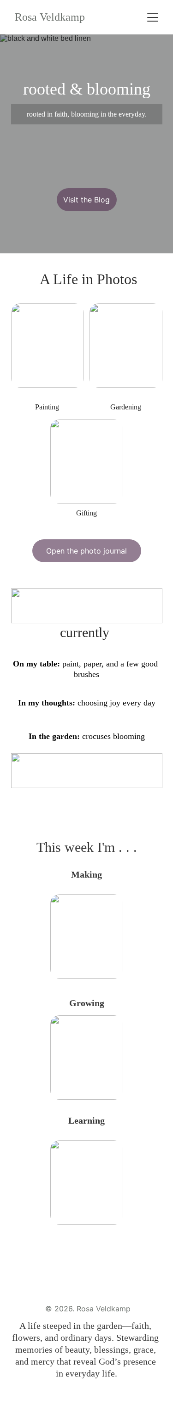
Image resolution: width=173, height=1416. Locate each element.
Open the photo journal (86, 550)
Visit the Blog (86, 199)
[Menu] (152, 17)
